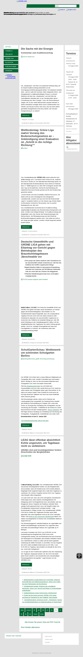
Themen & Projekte (9, 52)
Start (22, 610)
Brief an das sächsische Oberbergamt (41, 516)
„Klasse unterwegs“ (53, 410)
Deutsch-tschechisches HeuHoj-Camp (70, 60)
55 (25, 614)
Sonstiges (31, 119)
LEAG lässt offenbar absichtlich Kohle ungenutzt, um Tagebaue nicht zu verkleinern (40, 442)
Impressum (48, 636)
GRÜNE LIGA (9, 58)
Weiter (36, 614)
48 (38, 610)
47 (34, 610)
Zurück (28, 610)
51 (51, 610)
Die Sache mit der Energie (37, 48)
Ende (42, 614)
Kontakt (47, 642)
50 (47, 610)
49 (43, 610)
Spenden (8, 70)
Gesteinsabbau (32, 231)
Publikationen (10, 66)
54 (21, 614)
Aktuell (8, 47)
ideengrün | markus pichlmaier (41, 653)
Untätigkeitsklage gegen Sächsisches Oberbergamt (40, 593)
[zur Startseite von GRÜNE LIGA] (22, 1)
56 (30, 614)
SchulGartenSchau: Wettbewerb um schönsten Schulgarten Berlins (41, 352)
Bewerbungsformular (33, 386)
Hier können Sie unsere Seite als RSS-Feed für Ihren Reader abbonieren (40, 624)
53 (60, 610)
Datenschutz (49, 639)
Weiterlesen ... (26, 115)
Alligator (9, 62)
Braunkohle (31, 339)
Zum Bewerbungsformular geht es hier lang (34, 420)
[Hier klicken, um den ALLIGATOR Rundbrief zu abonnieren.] (72, 148)
